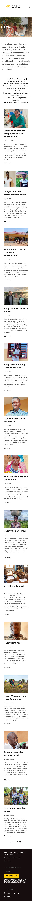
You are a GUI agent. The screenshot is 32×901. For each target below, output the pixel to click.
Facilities (13, 86)
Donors (5, 86)
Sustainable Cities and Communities (16, 102)
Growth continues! (14, 586)
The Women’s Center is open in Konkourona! (15, 252)
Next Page (19, 841)
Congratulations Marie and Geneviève (15, 193)
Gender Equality (24, 86)
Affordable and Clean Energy (16, 79)
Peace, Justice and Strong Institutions (16, 93)
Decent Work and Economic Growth (16, 83)
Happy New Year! (13, 643)
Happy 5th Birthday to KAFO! (16, 310)
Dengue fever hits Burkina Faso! (13, 753)
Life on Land (16, 91)
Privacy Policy (7, 861)
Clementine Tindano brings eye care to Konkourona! (15, 134)
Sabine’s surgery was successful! (15, 420)
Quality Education (16, 95)
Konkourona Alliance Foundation (15, 853)
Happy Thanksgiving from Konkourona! (15, 697)
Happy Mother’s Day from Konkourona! (15, 366)
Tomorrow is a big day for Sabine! (16, 478)
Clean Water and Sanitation (16, 81)
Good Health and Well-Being (16, 88)
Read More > (7, 163)
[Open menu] (30, 7)
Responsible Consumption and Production (16, 99)
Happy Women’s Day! (15, 531)
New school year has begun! (15, 809)
